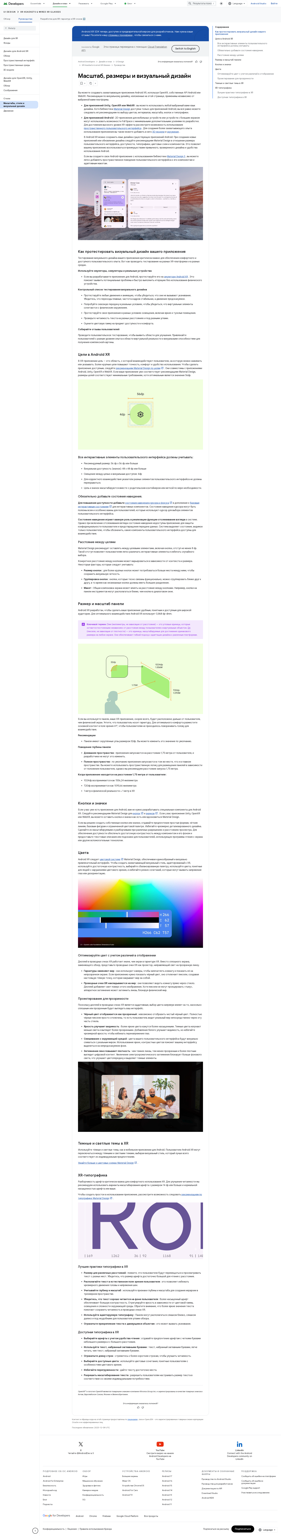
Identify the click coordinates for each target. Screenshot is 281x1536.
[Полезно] (196, 62)
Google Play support (250, 1488)
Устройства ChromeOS (133, 1485)
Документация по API (212, 1488)
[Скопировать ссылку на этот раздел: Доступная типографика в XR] (122, 1332)
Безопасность (49, 1485)
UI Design (10, 12)
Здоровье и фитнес (92, 1485)
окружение (173, 131)
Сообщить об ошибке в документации (252, 1482)
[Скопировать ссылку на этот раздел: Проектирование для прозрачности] (131, 999)
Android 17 (167, 1476)
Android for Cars (130, 1490)
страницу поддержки (120, 35)
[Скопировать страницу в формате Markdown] (91, 83)
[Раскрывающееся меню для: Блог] (136, 3)
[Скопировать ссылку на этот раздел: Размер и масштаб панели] (127, 604)
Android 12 (167, 1499)
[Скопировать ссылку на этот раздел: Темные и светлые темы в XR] (131, 1143)
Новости (47, 1495)
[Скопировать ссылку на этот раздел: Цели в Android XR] (113, 355)
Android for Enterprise (53, 1481)
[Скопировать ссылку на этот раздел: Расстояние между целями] (118, 542)
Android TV (127, 1495)
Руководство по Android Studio (216, 1479)
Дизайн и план (60, 3)
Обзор (7, 19)
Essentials (36, 3)
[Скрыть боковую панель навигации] (35, 1531)
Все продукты (151, 1516)
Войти (274, 3)
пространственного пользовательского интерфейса (112, 128)
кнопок (136, 813)
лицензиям (133, 1419)
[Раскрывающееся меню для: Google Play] (117, 3)
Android (46, 1476)
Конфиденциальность (93, 1495)
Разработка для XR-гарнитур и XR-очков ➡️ (62, 19)
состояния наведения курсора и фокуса (147, 503)
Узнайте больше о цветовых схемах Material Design (106, 1163)
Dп (189, 628)
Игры (85, 1476)
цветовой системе (110, 859)
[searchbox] (20, 28)
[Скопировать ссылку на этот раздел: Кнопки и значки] (110, 803)
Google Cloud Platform (127, 1516)
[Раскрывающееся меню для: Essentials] (45, 3)
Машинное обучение (93, 1481)
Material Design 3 (176, 156)
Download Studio (210, 1493)
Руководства (25, 19)
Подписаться (243, 1529)
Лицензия (72, 1529)
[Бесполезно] (201, 62)
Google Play (106, 3)
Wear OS (126, 1481)
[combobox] (201, 3)
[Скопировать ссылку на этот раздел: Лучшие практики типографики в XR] (131, 1267)
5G (84, 1499)
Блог (129, 3)
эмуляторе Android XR (176, 276)
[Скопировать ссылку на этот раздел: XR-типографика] (110, 1175)
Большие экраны (130, 1476)
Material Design (122, 109)
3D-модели (158, 131)
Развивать (84, 3)
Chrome (93, 1516)
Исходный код (50, 1490)
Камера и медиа (90, 1490)
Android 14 (167, 1490)
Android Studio (258, 3)
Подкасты (48, 1504)
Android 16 (167, 1481)
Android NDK (208, 1498)
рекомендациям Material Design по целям (138, 368)
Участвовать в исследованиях (255, 1492)
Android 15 (167, 1485)
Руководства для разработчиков (217, 1483)
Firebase (107, 1516)
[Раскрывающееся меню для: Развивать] (93, 3)
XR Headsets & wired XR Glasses (40, 12)
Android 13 (167, 1495)
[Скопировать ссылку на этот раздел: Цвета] (91, 853)
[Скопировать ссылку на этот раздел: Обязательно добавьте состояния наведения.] (145, 496)
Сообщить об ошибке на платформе (258, 1476)
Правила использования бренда (96, 1529)
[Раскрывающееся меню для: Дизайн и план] (71, 3)
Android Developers (86, 61)
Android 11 (167, 1504)
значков (150, 813)
